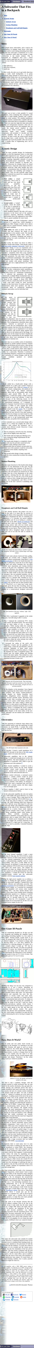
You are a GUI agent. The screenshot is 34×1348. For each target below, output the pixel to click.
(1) (2, 1266)
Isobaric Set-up (11, 22)
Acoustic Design (9, 18)
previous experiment (8, 885)
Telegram (16, 1299)
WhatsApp (8, 1297)
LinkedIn (16, 1297)
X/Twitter (7, 1299)
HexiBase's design (11, 1190)
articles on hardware (23, 521)
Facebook (15, 1294)
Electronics (7, 31)
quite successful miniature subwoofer (13, 246)
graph (20, 409)
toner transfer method (18, 876)
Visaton (25, 387)
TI (30, 799)
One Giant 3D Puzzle (10, 34)
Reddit (24, 1297)
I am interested (19, 1141)
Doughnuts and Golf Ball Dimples (17, 28)
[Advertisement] (17, 1319)
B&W (6, 582)
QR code (7, 1294)
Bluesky (24, 1294)
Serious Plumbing (11, 25)
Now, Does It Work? (10, 37)
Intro (5, 15)
